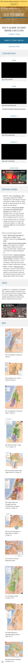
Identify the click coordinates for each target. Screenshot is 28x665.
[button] (1, 8)
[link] (14, 71)
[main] (14, 15)
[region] (14, 3)
